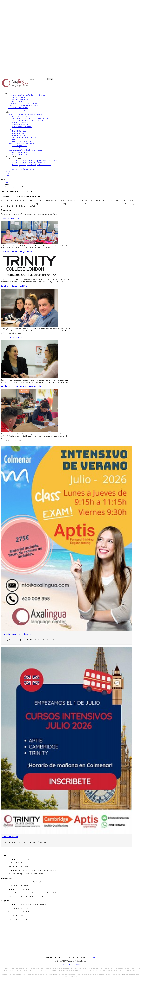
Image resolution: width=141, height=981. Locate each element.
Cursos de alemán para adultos (23, 169)
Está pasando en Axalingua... (26, 110)
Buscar (51, 79)
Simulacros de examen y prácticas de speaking (21, 386)
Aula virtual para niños (19, 146)
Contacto (8, 175)
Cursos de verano (10, 836)
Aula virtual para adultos (20, 148)
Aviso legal (91, 957)
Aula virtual (8, 173)
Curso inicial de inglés (10, 218)
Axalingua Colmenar (19, 97)
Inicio (6, 91)
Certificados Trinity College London (30, 118)
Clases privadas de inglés (20, 125)
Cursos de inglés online (21, 144)
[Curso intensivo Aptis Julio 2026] (66, 538)
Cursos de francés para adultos (35, 161)
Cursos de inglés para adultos (25, 114)
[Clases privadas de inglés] (29, 378)
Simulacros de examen (20, 122)
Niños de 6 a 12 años (19, 135)
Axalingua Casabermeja (20, 99)
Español (7, 171)
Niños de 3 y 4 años (19, 131)
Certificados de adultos (20, 152)
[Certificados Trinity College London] (29, 277)
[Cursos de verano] (66, 740)
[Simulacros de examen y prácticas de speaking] (29, 432)
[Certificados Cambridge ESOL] (29, 327)
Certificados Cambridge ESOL (28, 120)
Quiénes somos (22, 103)
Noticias (18, 108)
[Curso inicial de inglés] (29, 243)
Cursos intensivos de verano (22, 127)
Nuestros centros (26, 95)
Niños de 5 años (18, 133)
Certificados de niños (19, 154)
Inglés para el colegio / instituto (22, 141)
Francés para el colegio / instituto (31, 165)
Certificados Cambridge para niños (24, 137)
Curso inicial (21, 116)
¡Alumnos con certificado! (25, 150)
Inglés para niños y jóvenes (23, 129)
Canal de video (23, 106)
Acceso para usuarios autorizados (70, 965)
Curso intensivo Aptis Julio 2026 (16, 634)
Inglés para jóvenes (19, 139)
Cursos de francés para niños (29, 163)
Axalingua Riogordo (19, 101)
